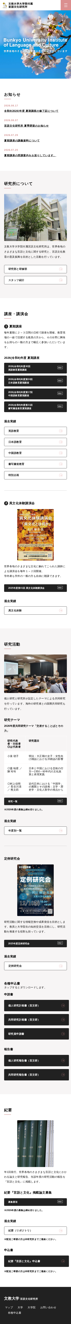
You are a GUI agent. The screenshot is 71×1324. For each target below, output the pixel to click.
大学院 (32, 1307)
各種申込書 (14, 1312)
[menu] (66, 5)
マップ (9, 1307)
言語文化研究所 (21, 1298)
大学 (20, 1307)
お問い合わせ (48, 1307)
